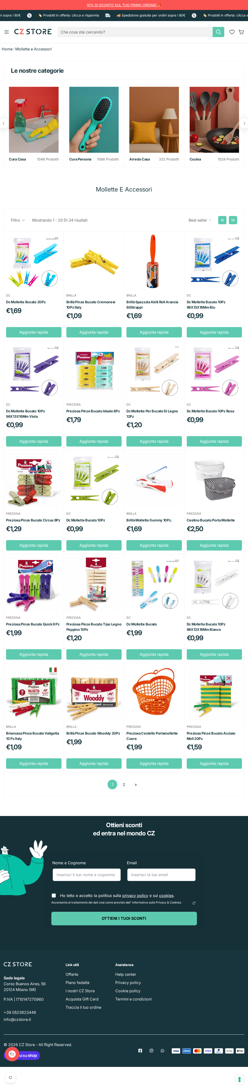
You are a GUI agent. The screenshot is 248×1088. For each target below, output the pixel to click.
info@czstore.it (17, 1019)
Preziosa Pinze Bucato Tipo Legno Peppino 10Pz (94, 627)
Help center (125, 974)
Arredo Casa (139, 159)
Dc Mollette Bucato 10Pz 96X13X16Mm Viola (25, 413)
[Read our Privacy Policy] (194, 903)
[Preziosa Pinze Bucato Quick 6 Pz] (34, 584)
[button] (241, 32)
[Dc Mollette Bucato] (154, 584)
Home (7, 49)
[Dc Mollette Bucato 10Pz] (94, 480)
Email (132, 862)
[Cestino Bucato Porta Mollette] (214, 480)
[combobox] (141, 32)
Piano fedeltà (77, 982)
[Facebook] (140, 1051)
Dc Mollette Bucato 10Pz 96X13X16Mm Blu (206, 304)
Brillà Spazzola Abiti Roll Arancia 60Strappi (152, 304)
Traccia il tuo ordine (83, 1007)
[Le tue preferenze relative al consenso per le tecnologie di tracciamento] (239, 1079)
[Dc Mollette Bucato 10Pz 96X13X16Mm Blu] (214, 261)
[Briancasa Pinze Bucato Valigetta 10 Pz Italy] (34, 693)
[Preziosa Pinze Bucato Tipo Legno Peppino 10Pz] (94, 584)
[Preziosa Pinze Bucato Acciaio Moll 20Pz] (214, 693)
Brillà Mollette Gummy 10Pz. (149, 520)
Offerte (72, 974)
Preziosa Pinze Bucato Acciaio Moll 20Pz (211, 736)
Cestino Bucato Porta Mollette (211, 520)
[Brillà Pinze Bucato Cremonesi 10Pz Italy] (94, 261)
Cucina (195, 159)
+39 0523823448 (20, 1012)
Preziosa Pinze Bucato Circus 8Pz (33, 520)
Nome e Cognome (69, 862)
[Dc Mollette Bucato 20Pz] (34, 261)
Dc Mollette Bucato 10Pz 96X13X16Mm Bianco (206, 627)
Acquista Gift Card (82, 999)
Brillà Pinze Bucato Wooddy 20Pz (93, 733)
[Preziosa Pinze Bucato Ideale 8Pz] (94, 371)
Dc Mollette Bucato (141, 624)
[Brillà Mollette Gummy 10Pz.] (154, 480)
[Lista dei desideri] (232, 32)
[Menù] (6, 32)
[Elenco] (222, 220)
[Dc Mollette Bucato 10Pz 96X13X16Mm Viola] (34, 371)
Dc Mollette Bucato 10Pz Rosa (210, 411)
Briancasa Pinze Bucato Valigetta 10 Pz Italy (32, 736)
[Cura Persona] (94, 120)
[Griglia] (233, 220)
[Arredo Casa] (154, 120)
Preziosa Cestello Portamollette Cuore (152, 736)
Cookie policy (127, 990)
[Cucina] (214, 120)
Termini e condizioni (133, 999)
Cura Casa (17, 159)
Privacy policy (128, 982)
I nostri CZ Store (80, 990)
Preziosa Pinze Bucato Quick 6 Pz (33, 624)
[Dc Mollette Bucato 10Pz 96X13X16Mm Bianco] (214, 584)
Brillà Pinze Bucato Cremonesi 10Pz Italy (91, 304)
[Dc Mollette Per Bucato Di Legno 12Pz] (154, 371)
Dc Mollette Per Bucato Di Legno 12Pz (152, 413)
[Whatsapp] (162, 1051)
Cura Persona (80, 159)
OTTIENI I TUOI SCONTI (124, 918)
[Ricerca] (218, 32)
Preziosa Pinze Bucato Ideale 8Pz (93, 411)
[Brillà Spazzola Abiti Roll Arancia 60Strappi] (154, 261)
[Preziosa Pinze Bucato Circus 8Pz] (34, 480)
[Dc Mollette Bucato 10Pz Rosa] (214, 371)
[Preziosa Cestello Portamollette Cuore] (154, 693)
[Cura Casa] (34, 120)
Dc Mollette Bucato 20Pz (26, 302)
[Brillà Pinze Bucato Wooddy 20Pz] (94, 693)
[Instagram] (151, 1051)
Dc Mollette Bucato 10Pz (85, 520)
